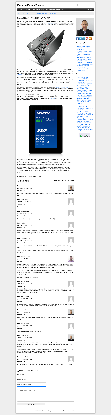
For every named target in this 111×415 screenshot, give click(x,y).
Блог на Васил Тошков (30, 5)
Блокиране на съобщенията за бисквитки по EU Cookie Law (85, 68)
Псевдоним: (21, 374)
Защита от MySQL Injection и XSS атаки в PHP (85, 115)
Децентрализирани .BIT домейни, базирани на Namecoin (84, 101)
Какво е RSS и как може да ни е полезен (85, 109)
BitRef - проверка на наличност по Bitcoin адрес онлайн (85, 129)
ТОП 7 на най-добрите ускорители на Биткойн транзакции (84, 47)
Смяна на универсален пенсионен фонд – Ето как (85, 118)
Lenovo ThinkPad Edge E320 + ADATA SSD (45, 14)
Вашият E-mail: (21, 379)
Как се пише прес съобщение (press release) (84, 89)
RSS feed (89, 10)
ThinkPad (19, 74)
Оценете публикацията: (24, 384)
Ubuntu (53, 98)
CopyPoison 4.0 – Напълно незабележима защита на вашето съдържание (84, 64)
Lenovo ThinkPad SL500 (62, 87)
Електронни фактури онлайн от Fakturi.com (83, 125)
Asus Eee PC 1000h (50, 23)
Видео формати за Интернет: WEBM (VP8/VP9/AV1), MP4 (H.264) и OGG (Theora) (85, 79)
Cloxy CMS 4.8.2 (72, 411)
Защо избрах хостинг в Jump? (84, 55)
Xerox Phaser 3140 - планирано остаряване (84, 92)
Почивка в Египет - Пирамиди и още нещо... (84, 112)
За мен (28, 10)
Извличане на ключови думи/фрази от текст (84, 105)
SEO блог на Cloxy (38, 10)
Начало (21, 10)
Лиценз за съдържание (55, 411)
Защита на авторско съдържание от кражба (84, 122)
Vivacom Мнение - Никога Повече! (84, 51)
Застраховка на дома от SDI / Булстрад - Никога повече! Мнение (84, 59)
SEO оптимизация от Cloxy (54, 10)
